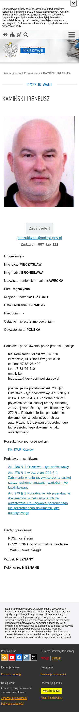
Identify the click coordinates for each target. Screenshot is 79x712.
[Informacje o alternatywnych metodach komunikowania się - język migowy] (19, 34)
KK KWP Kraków (21, 449)
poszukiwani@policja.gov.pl (39, 238)
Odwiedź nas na (12, 657)
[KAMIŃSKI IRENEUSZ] (39, 161)
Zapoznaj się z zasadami (14, 698)
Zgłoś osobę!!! (39, 228)
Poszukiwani (32, 73)
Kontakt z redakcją (11, 674)
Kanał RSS (4, 657)
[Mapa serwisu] (12, 34)
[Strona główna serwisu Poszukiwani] (5, 34)
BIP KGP (56, 658)
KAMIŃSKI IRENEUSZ (57, 73)
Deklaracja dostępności (53, 674)
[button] (71, 35)
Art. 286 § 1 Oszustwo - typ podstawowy (38, 467)
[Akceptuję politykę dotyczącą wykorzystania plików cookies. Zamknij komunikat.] (73, 3)
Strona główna (11, 73)
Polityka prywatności (12, 703)
